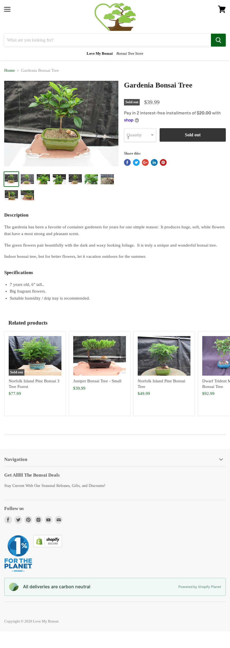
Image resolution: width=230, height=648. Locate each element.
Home (9, 70)
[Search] (218, 40)
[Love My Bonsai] (115, 17)
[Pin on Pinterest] (163, 162)
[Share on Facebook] (127, 162)
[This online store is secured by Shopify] (47, 546)
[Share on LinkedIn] (154, 162)
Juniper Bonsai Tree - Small (97, 381)
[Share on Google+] (145, 162)
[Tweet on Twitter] (136, 162)
